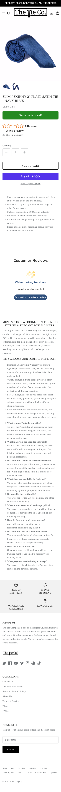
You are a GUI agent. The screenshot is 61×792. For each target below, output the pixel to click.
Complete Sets (40, 772)
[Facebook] (10, 663)
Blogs (5, 706)
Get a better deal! (30, 115)
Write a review (15, 130)
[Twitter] (4, 663)
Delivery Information (13, 686)
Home (5, 768)
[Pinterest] (33, 663)
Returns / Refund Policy (14, 691)
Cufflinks (28, 772)
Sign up (11, 749)
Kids (19, 772)
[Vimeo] (21, 663)
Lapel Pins (53, 772)
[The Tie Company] (30, 13)
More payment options (31, 183)
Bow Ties (43, 768)
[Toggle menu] (3, 13)
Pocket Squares (8, 772)
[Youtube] (16, 663)
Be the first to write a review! (30, 297)
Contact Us (8, 681)
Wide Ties (32, 768)
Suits (12, 768)
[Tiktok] (39, 663)
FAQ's (5, 711)
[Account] (50, 13)
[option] (30, 50)
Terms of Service (11, 701)
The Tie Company (14, 135)
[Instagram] (27, 663)
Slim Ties (21, 768)
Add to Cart (30, 166)
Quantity (7, 145)
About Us (7, 696)
